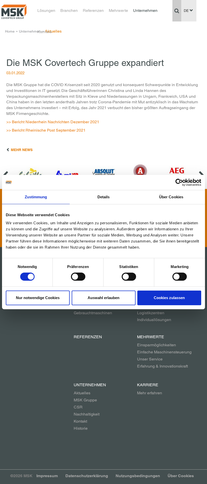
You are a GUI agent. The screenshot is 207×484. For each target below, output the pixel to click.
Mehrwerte (118, 10)
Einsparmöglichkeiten (156, 345)
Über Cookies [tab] (171, 197)
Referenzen (93, 10)
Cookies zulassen (169, 298)
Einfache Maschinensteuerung (164, 352)
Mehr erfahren (149, 393)
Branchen (69, 10)
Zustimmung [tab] (36, 197)
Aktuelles (82, 393)
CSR (78, 407)
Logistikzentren (150, 312)
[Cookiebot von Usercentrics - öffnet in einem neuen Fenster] (179, 182)
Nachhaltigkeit (86, 414)
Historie (81, 428)
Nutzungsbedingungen (138, 475)
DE (187, 11)
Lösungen (46, 10)
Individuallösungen (154, 319)
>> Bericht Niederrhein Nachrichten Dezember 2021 (52, 121)
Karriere (44, 31)
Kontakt (80, 421)
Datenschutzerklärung (86, 475)
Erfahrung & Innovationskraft (162, 366)
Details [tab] (103, 197)
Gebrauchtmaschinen (93, 312)
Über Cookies (181, 475)
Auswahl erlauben (103, 298)
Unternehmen (145, 10)
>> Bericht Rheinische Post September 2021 (46, 130)
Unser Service (150, 359)
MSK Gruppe (85, 400)
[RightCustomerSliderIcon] (200, 174)
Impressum (47, 475)
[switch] (78, 277)
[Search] (176, 11)
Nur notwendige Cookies (38, 298)
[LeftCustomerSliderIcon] (6, 174)
